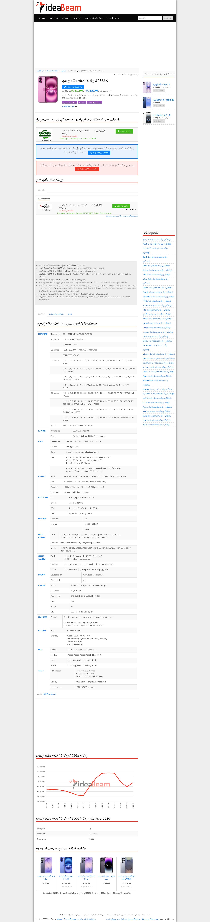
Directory (145, 919)
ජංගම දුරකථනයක (113, 919)
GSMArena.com (49, 694)
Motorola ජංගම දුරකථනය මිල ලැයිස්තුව (159, 358)
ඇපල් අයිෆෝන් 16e (162, 115)
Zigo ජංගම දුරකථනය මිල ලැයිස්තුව (156, 420)
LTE (74, 102)
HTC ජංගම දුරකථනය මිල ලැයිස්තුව (156, 310)
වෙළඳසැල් (66, 18)
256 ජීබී (82, 102)
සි (115, 18)
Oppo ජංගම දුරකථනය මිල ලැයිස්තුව (157, 376)
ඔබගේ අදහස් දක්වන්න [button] (74, 87)
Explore (77, 18)
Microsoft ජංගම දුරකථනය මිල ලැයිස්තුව (159, 354)
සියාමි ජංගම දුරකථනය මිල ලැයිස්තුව (157, 416)
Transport (154, 919)
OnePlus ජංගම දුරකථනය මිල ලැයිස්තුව (158, 371)
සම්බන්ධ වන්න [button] (125, 131)
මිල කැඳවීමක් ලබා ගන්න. (99, 152)
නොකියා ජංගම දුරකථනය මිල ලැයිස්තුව (158, 363)
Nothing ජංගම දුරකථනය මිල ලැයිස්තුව (158, 367)
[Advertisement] (105, 45)
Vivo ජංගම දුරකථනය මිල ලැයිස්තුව (156, 411)
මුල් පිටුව (42, 18)
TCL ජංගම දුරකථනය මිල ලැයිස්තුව (156, 402)
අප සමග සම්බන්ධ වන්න (94, 18)
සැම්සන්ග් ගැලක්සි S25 (163, 99)
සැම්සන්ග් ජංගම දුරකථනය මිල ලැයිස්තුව (158, 393)
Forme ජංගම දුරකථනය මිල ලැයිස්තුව (157, 287)
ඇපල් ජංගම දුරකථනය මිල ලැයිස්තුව (157, 239)
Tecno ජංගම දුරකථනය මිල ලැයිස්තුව (157, 407)
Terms (66, 919)
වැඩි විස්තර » (159, 90)
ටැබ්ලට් (124, 919)
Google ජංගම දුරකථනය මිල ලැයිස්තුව (158, 292)
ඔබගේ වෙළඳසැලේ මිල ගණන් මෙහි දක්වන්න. (122, 216)
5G (100, 102)
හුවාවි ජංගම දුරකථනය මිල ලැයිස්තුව (157, 314)
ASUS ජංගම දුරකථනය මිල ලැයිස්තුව (157, 244)
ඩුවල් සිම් (66, 102)
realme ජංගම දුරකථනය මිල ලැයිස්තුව (158, 389)
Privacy (73, 919)
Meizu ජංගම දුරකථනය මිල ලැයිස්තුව (157, 341)
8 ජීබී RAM (92, 102)
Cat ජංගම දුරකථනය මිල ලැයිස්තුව (156, 265)
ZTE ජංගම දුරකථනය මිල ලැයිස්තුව (156, 424)
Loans (130, 919)
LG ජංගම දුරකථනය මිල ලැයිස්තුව (156, 336)
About (59, 919)
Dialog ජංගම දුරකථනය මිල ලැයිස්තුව (157, 270)
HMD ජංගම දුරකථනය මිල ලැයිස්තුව (157, 301)
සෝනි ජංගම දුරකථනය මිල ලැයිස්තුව (157, 398)
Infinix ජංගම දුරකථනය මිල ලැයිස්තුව (157, 318)
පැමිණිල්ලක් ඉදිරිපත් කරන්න (87, 169)
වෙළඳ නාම (54, 18)
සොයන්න (168, 18)
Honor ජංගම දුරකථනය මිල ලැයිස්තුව (157, 305)
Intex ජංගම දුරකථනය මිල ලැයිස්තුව (157, 323)
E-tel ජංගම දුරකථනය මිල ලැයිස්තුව (156, 274)
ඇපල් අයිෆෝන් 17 (161, 84)
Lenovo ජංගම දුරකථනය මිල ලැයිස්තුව (158, 332)
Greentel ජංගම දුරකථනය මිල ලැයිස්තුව (158, 296)
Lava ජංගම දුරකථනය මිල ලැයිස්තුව (157, 327)
